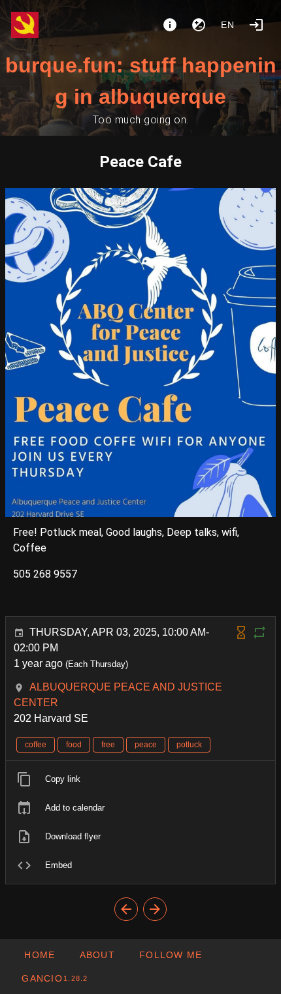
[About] (170, 24)
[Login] (256, 24)
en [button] (228, 25)
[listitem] (140, 779)
